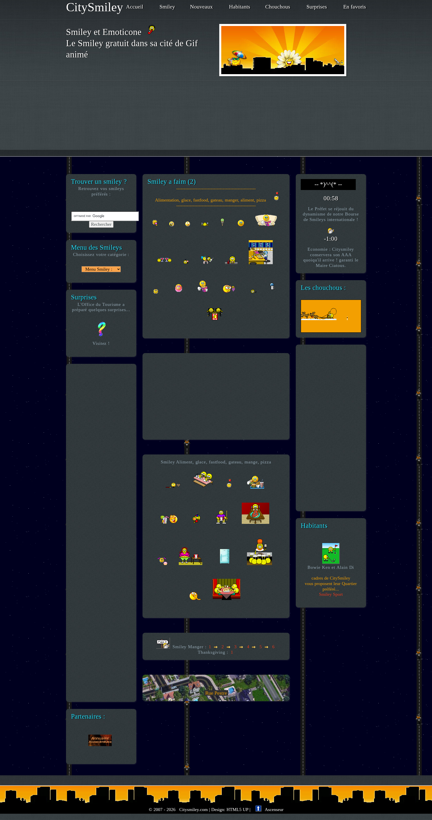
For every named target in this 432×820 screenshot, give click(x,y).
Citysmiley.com (193, 809)
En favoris (354, 7)
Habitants (239, 7)
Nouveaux (201, 7)
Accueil (134, 7)
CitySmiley (94, 7)
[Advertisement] (216, 119)
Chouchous (277, 7)
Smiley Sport (331, 594)
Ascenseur (272, 809)
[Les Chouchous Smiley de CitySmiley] (302, 324)
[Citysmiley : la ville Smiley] (292, 50)
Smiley (167, 7)
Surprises (316, 7)
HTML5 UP (237, 809)
